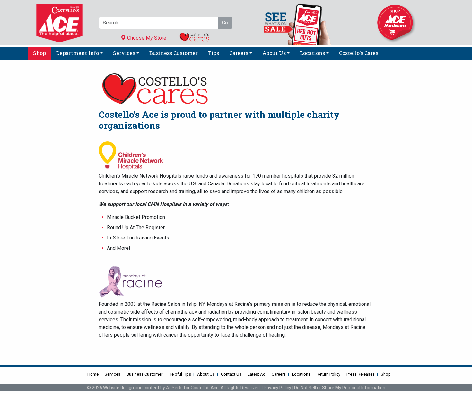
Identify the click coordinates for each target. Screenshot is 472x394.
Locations (312, 53)
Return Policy (328, 374)
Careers (238, 53)
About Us (274, 53)
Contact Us (231, 374)
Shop (39, 53)
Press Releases (360, 374)
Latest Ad (257, 374)
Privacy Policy (277, 387)
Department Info (77, 53)
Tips (213, 53)
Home (93, 374)
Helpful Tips (180, 374)
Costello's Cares (358, 53)
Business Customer (173, 53)
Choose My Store (146, 38)
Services (124, 53)
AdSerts (174, 387)
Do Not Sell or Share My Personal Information (339, 387)
